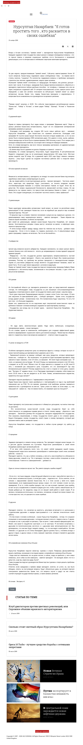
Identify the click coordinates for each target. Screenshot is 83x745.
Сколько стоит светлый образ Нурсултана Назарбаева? (41, 626)
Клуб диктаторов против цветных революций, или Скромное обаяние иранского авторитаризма (38, 607)
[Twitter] (5, 6)
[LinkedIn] (72, 46)
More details (48, 677)
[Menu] (31, 14)
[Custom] (8, 6)
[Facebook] (1, 6)
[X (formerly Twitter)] (68, 46)
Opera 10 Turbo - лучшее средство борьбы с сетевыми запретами (39, 646)
